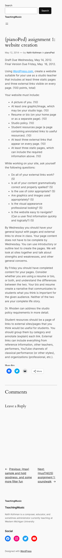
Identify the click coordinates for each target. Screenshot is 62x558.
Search (8, 5)
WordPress (25, 551)
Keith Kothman (34, 52)
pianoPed (50, 52)
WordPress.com (23, 71)
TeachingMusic (13, 16)
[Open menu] (7, 24)
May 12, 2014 (12, 52)
